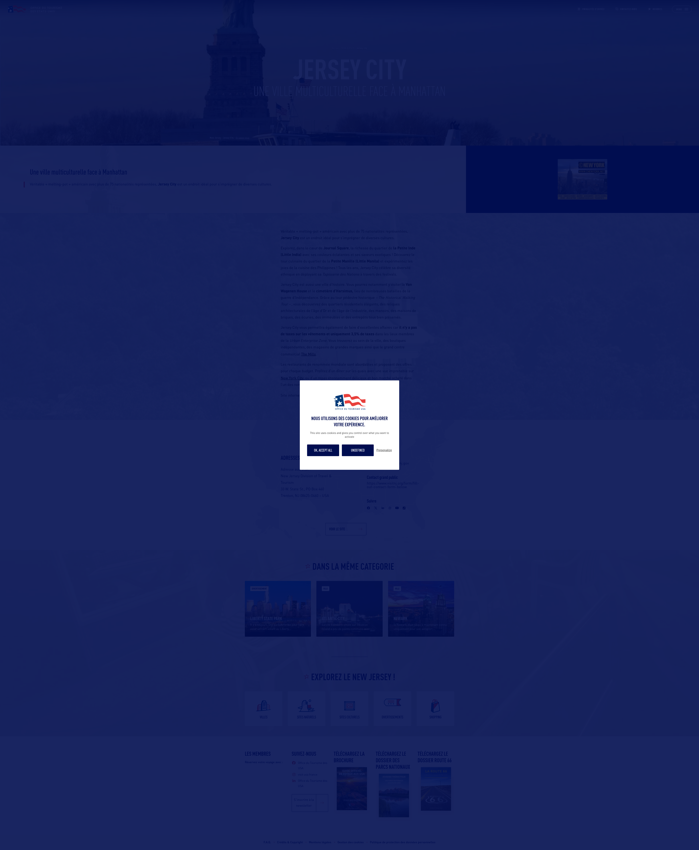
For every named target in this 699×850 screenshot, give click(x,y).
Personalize (384, 450)
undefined (358, 450)
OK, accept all (323, 450)
